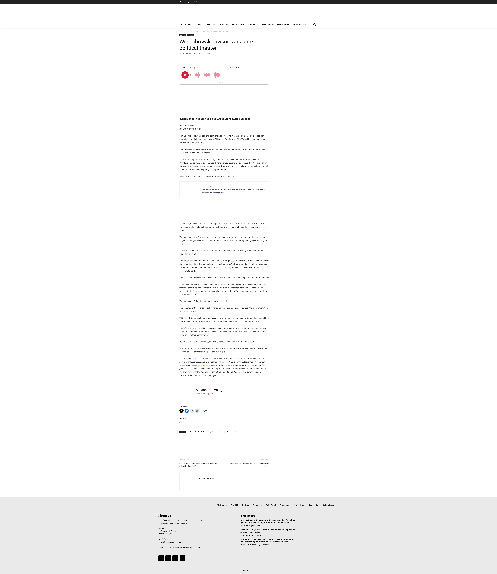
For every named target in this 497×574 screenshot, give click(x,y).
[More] (206, 59)
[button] (314, 24)
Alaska (189, 432)
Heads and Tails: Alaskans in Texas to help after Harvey (249, 464)
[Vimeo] (312, 1)
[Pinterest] (193, 59)
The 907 (190, 31)
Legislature (213, 432)
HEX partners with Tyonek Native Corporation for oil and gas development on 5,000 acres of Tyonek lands (268, 521)
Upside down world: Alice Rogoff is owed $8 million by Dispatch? (198, 464)
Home (181, 31)
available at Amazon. (201, 365)
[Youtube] (316, 1)
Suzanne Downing (189, 53)
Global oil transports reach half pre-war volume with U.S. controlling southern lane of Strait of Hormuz (266, 540)
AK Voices (244, 535)
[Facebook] (301, 1)
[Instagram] (305, 1)
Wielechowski (231, 432)
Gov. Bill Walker (200, 432)
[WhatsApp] (199, 59)
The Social (190, 35)
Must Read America (248, 545)
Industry (244, 526)
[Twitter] (309, 1)
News (221, 432)
